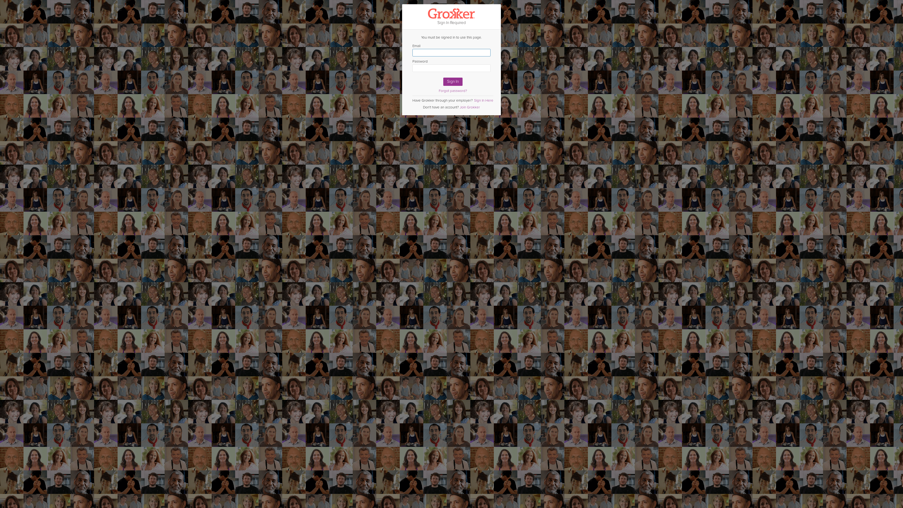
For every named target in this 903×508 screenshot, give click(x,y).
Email (416, 46)
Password (420, 61)
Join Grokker (470, 107)
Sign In (453, 81)
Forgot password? (453, 91)
